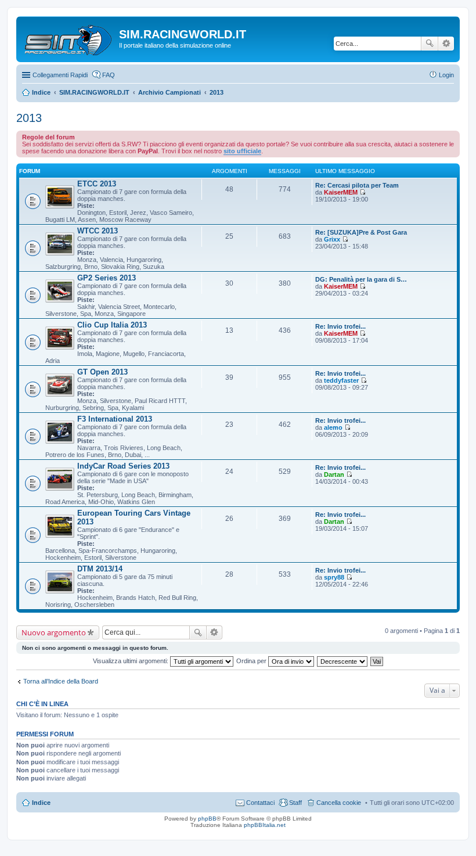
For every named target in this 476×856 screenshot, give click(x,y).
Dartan (334, 474)
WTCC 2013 (97, 230)
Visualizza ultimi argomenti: (131, 660)
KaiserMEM (341, 192)
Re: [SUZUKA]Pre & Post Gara (361, 232)
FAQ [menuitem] (108, 74)
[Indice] (69, 37)
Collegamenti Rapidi (60, 74)
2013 (29, 118)
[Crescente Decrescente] (343, 660)
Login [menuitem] (446, 74)
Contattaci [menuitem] (260, 802)
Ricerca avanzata (446, 44)
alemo (333, 427)
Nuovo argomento (53, 632)
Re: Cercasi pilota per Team (357, 185)
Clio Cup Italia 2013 (112, 325)
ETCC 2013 (96, 183)
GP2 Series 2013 (106, 278)
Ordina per (252, 660)
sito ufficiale (242, 151)
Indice (41, 802)
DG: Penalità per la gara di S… (361, 279)
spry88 (334, 577)
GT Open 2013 (102, 372)
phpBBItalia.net (265, 825)
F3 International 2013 (114, 419)
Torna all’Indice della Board (60, 681)
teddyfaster (341, 380)
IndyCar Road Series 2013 (123, 466)
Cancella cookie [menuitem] (338, 802)
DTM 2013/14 (99, 568)
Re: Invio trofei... (340, 326)
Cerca (429, 44)
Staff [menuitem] (295, 802)
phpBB (207, 818)
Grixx (332, 239)
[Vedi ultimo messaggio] (362, 192)
